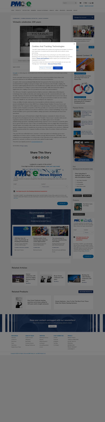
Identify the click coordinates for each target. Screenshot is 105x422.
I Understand (57, 67)
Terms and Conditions (43, 58)
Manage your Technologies (45, 67)
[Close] (74, 43)
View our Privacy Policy (54, 64)
